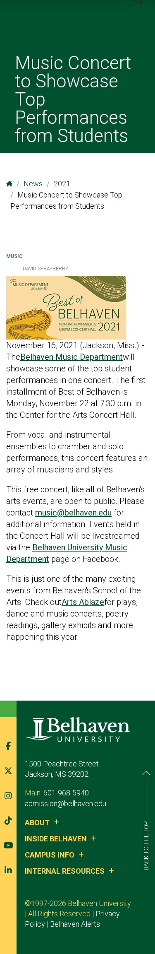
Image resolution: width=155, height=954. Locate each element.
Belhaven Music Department (71, 357)
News (33, 183)
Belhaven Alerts (75, 924)
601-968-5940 (66, 792)
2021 (62, 183)
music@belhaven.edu (73, 513)
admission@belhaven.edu (65, 803)
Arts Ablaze (83, 602)
